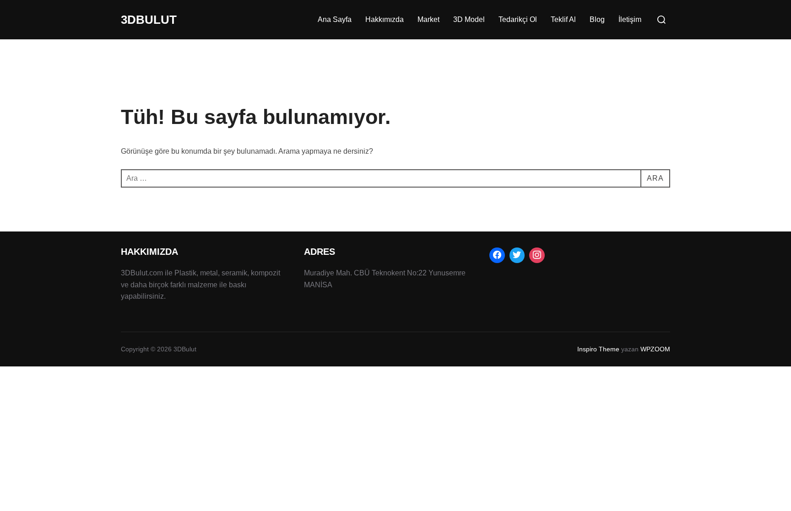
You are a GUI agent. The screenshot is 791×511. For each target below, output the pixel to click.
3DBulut (149, 20)
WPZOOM (655, 349)
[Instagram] (537, 255)
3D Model (469, 19)
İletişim (629, 19)
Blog (597, 19)
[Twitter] (517, 255)
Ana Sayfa (335, 19)
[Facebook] (497, 255)
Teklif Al (563, 19)
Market (428, 19)
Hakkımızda (384, 19)
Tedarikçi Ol (517, 19)
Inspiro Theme (598, 349)
